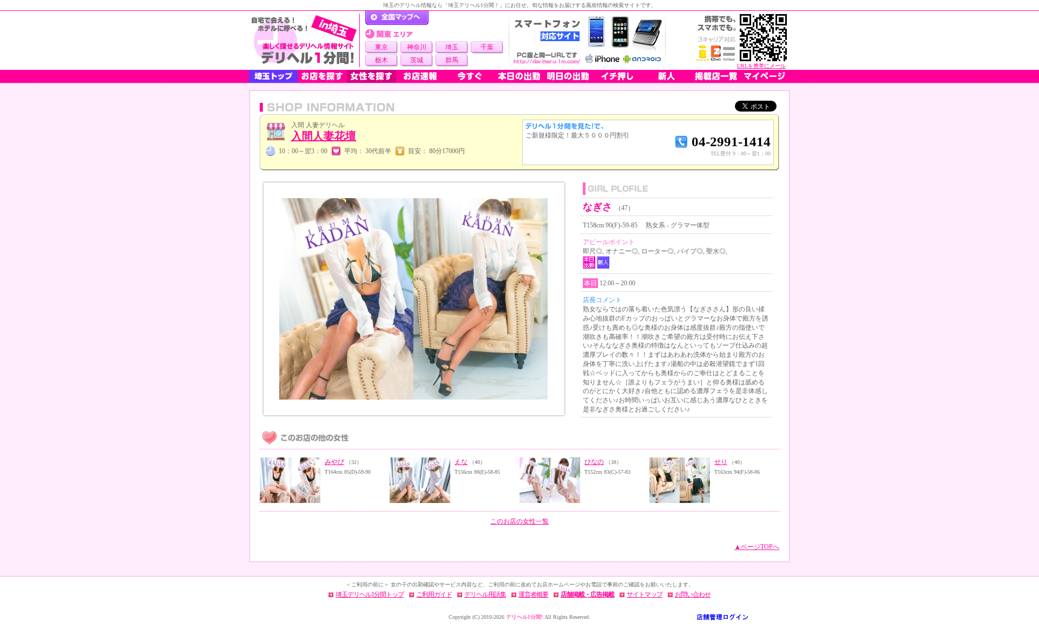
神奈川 (416, 47)
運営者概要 (533, 594)
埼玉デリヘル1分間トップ (370, 594)
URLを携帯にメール (761, 66)
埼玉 (451, 47)
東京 (381, 47)
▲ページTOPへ (756, 547)
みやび (334, 462)
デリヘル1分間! (524, 617)
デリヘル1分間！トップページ (397, 18)
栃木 (381, 60)
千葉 (487, 47)
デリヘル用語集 (485, 594)
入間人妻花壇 (323, 136)
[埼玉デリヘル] (304, 40)
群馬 (451, 60)
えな (461, 462)
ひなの (594, 462)
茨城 (416, 60)
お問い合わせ (693, 594)
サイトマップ (644, 594)
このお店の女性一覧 (519, 521)
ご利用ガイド (434, 594)
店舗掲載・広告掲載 (587, 594)
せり (720, 462)
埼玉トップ (273, 76)
